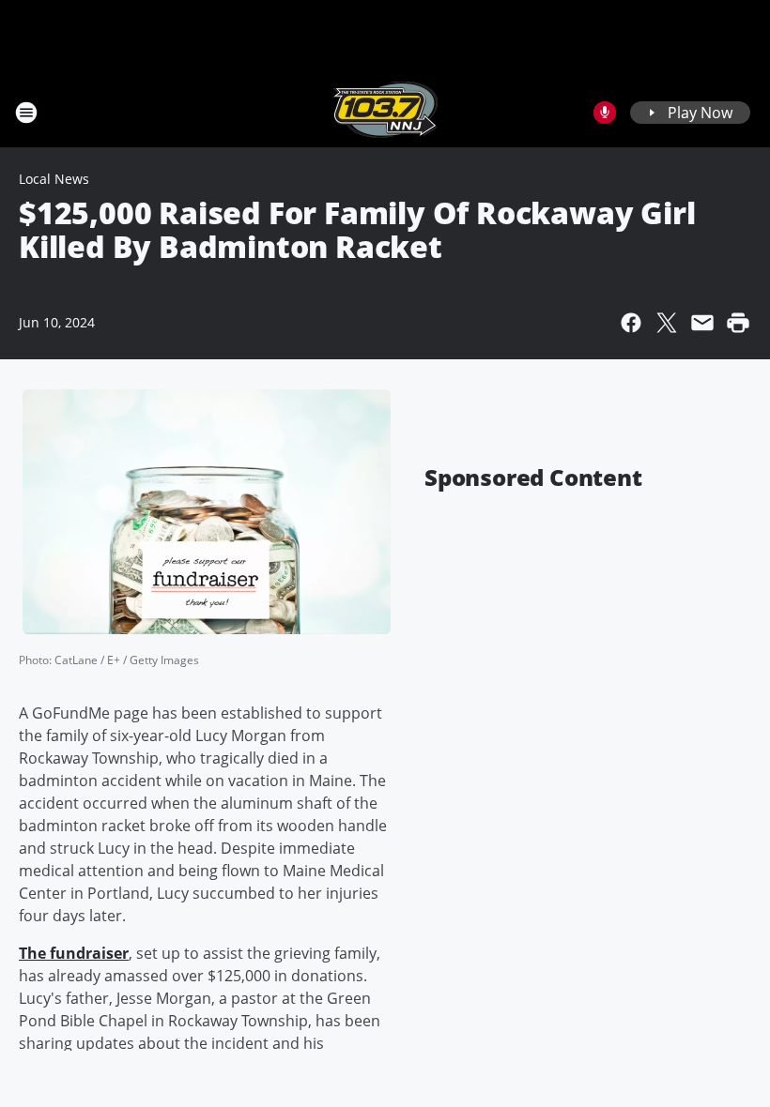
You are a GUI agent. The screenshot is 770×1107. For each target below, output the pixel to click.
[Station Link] (385, 112)
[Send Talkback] (604, 112)
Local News (54, 179)
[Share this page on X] (667, 323)
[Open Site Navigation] (26, 112)
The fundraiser (74, 953)
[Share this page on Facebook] (631, 323)
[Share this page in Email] (702, 323)
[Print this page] (738, 323)
